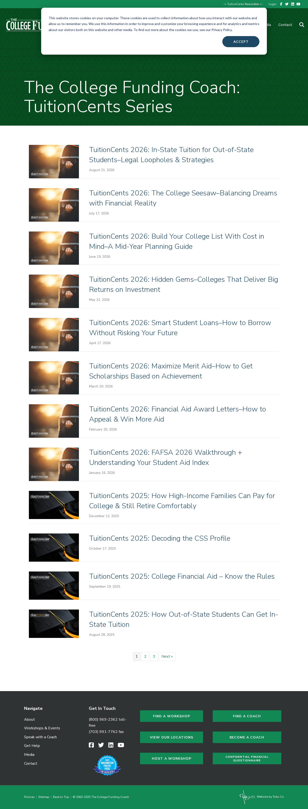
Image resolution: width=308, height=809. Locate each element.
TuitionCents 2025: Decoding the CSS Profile (159, 538)
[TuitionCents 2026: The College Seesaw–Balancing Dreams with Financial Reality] (54, 204)
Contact (285, 25)
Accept (241, 41)
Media (29, 754)
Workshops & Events (42, 728)
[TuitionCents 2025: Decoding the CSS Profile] (54, 547)
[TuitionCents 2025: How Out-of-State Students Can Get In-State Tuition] (54, 623)
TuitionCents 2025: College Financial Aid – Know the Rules (182, 576)
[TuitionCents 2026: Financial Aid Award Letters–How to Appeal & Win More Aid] (54, 421)
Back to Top (61, 797)
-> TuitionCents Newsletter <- (243, 4)
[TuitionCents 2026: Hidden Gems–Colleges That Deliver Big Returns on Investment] (54, 291)
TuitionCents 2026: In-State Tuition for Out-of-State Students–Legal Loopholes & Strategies (171, 155)
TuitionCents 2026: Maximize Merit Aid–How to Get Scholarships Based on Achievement (171, 371)
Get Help (32, 745)
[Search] (299, 24)
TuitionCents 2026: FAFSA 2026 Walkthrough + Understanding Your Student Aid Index (165, 458)
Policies (30, 797)
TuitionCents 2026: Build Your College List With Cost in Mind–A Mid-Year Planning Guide (176, 241)
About (29, 719)
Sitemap (43, 797)
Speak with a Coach (40, 737)
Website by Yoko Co (270, 797)
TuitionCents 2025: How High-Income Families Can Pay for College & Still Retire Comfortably (182, 501)
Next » (167, 656)
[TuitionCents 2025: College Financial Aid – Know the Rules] (54, 585)
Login (272, 4)
